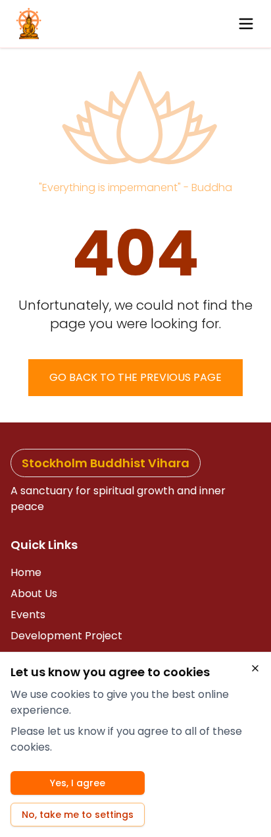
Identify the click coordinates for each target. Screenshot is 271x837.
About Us (34, 593)
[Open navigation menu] (246, 23)
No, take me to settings (78, 814)
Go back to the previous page (135, 377)
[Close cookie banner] (255, 668)
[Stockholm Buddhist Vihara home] (29, 23)
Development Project (66, 635)
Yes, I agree (77, 783)
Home (26, 572)
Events (28, 614)
